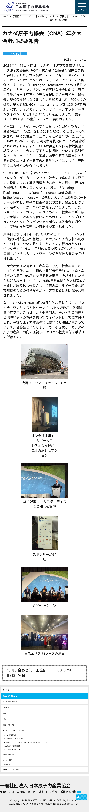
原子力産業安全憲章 (10, 702)
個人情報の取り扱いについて (13, 739)
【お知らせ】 (42, 16)
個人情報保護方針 (10, 735)
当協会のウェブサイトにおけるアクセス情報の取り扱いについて (26, 742)
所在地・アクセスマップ (11, 769)
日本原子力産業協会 (46, 7)
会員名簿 (7, 765)
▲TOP (81, 797)
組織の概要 (7, 707)
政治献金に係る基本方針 (12, 746)
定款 (4, 719)
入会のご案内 (7, 760)
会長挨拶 (6, 690)
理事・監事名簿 (8, 725)
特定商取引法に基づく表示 (13, 749)
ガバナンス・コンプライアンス (14, 731)
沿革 (4, 713)
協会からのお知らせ (10, 696)
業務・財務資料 (8, 754)
